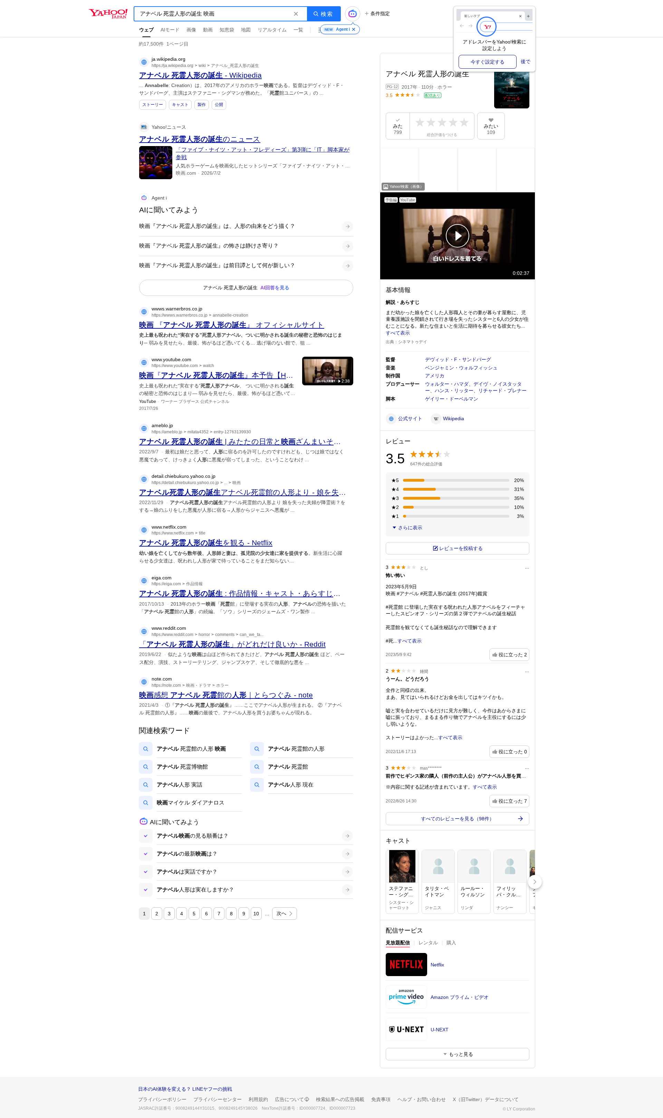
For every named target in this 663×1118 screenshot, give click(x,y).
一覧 (298, 29)
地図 (246, 29)
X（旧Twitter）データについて (486, 1099)
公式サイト (410, 418)
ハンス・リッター (454, 390)
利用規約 (258, 1099)
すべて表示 (398, 333)
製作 (202, 104)
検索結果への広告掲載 (340, 1099)
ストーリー (152, 104)
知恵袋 (227, 29)
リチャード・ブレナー (502, 390)
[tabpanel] (457, 1007)
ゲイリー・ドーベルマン (451, 399)
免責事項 (381, 1099)
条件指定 (380, 13)
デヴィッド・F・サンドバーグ (458, 359)
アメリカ (434, 375)
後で (525, 61)
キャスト (180, 104)
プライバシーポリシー (162, 1099)
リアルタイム (272, 29)
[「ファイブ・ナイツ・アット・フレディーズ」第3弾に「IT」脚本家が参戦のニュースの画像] (155, 162)
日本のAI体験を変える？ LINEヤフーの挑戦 (185, 1089)
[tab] (398, 943)
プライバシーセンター (217, 1099)
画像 (191, 29)
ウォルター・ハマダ (447, 384)
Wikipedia (453, 418)
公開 (219, 104)
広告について (289, 1099)
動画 (208, 29)
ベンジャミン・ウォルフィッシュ (461, 367)
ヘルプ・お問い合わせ (421, 1099)
